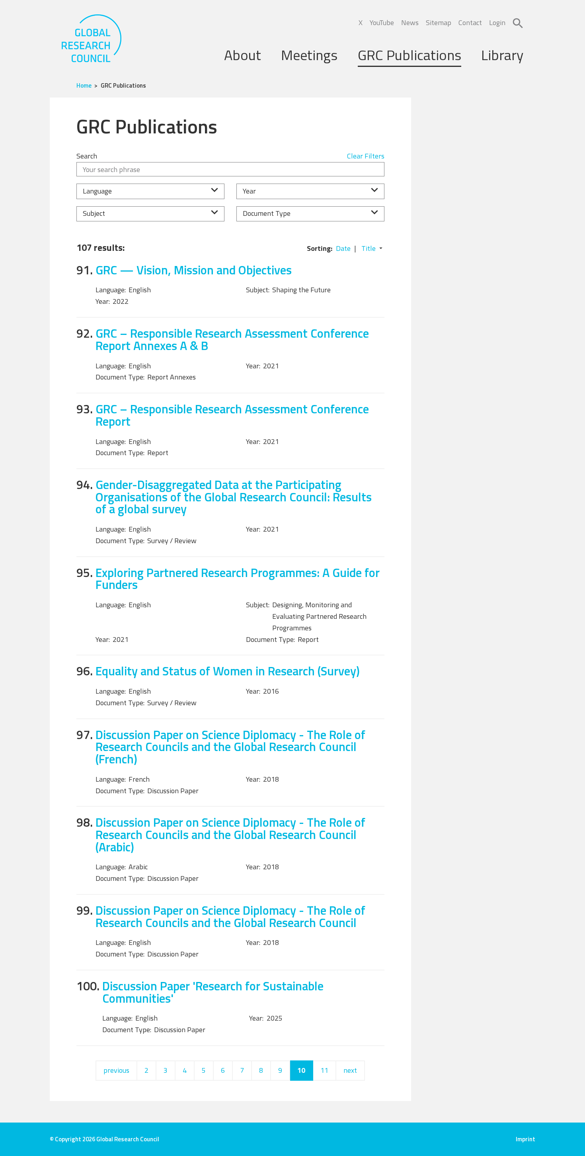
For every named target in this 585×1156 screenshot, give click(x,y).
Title (368, 248)
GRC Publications (409, 55)
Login (497, 22)
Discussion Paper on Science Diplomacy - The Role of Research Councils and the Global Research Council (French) (230, 746)
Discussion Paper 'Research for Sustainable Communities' (213, 991)
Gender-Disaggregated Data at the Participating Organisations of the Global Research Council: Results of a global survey (234, 496)
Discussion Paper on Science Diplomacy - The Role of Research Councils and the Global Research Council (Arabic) (230, 834)
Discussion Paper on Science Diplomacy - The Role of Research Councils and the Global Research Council (230, 916)
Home (84, 85)
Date (343, 248)
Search (86, 156)
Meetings (309, 55)
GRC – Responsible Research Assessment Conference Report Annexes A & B (232, 339)
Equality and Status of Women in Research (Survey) (228, 670)
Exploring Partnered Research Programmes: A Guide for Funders (238, 578)
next (350, 1070)
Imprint (525, 1139)
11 (324, 1070)
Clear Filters (365, 156)
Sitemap (438, 22)
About (242, 55)
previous (116, 1070)
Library (502, 55)
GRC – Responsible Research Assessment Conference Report (232, 414)
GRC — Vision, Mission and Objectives (194, 269)
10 (301, 1070)
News (410, 22)
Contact (470, 22)
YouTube (382, 22)
